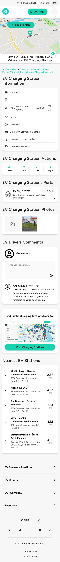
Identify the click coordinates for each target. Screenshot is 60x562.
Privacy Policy (30, 556)
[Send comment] (51, 275)
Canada (24, 69)
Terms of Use (30, 551)
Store (46, 3)
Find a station (28, 3)
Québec (35, 69)
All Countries (9, 69)
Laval (46, 69)
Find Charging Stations (30, 347)
